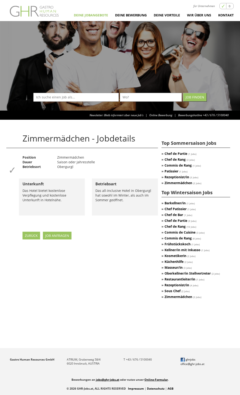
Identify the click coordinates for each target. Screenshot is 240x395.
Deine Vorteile (167, 15)
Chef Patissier (180, 209)
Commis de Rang (183, 165)
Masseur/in (178, 267)
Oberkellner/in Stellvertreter (192, 273)
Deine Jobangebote (91, 15)
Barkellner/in (180, 203)
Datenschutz (156, 389)
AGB (170, 389)
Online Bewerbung (160, 115)
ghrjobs (190, 359)
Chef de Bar (178, 214)
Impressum (136, 389)
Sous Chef (177, 291)
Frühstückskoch (182, 244)
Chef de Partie (180, 153)
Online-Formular (156, 380)
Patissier (176, 171)
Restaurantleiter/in (184, 279)
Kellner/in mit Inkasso (187, 250)
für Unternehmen (204, 6)
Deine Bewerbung (131, 15)
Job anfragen (57, 235)
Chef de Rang (180, 159)
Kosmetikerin (180, 255)
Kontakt (226, 15)
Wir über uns (199, 15)
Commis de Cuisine (185, 232)
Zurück (31, 235)
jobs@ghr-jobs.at (107, 380)
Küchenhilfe (179, 261)
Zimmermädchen (183, 183)
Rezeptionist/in (181, 177)
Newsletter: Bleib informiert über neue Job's (116, 115)
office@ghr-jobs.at (192, 364)
